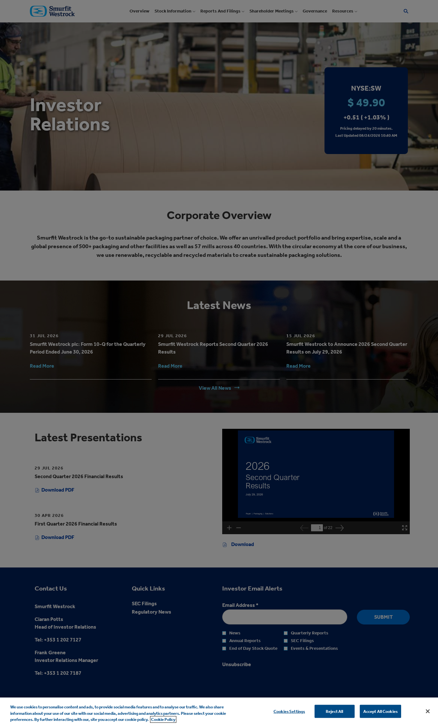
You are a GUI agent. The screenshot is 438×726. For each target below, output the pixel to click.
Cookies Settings (289, 711)
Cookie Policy (163, 719)
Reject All (334, 711)
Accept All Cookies (380, 711)
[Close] (428, 711)
